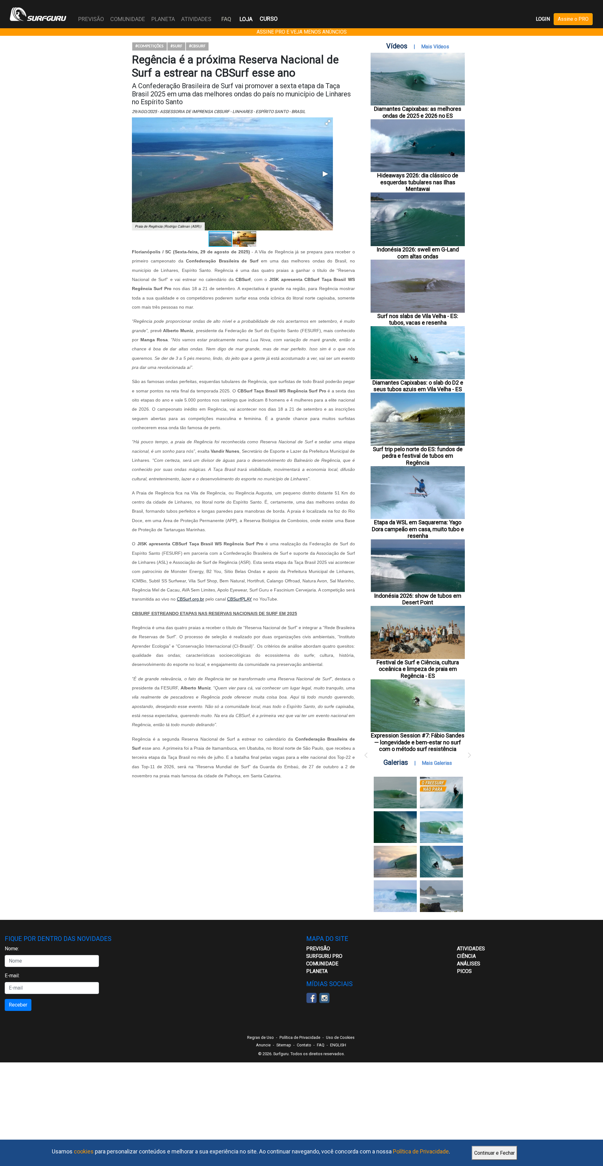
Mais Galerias (437, 763)
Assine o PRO (573, 19)
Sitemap (283, 1045)
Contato (304, 1045)
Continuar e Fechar (494, 1153)
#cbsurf (197, 46)
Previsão (318, 949)
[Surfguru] (38, 14)
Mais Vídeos (435, 47)
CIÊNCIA (466, 956)
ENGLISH (338, 1045)
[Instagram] (324, 997)
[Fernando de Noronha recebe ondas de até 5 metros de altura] (441, 896)
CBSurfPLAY (239, 599)
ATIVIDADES (471, 949)
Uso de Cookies (340, 1037)
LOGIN (543, 19)
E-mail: (12, 976)
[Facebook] (311, 997)
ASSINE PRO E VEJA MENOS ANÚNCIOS (302, 32)
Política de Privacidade (421, 1151)
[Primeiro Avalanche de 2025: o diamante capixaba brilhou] (441, 827)
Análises (468, 964)
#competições (149, 46)
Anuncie (263, 1045)
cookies (84, 1151)
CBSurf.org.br (190, 599)
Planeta (317, 971)
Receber (18, 1005)
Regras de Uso (260, 1037)
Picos (464, 971)
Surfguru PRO (324, 956)
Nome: (12, 949)
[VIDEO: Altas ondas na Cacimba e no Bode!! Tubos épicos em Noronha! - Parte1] (441, 861)
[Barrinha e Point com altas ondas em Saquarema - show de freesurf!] (395, 827)
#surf (176, 46)
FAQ (226, 19)
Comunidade (322, 964)
